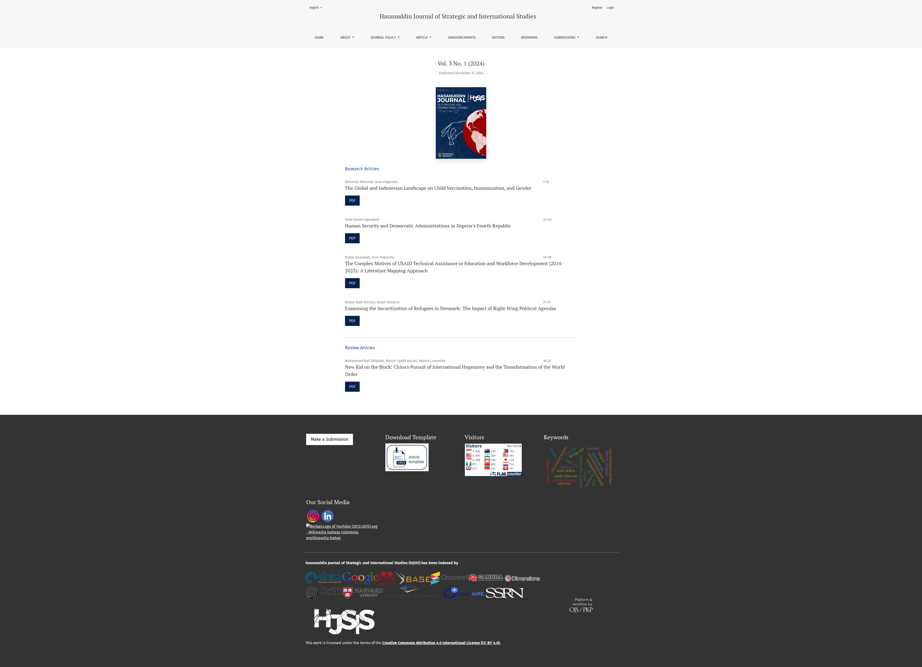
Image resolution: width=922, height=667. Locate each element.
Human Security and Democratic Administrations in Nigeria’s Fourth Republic (428, 225)
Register (597, 7)
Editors (498, 38)
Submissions (565, 38)
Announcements (462, 38)
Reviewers (529, 38)
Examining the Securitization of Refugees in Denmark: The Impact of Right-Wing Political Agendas (450, 308)
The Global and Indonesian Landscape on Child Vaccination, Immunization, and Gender (438, 188)
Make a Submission (329, 439)
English (317, 7)
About (346, 38)
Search (601, 38)
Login (610, 7)
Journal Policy (384, 38)
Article (422, 38)
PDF (352, 200)
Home (319, 38)
